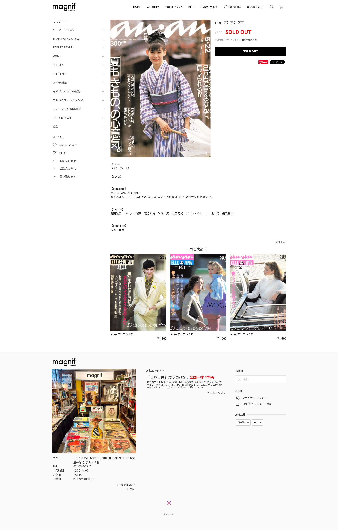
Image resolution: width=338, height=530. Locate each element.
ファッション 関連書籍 (67, 109)
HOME (137, 6)
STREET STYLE (62, 47)
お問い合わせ (209, 6)
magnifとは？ (173, 6)
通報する (280, 242)
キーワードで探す (64, 29)
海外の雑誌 (60, 82)
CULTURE (58, 65)
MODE (56, 56)
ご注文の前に (232, 6)
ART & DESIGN (62, 117)
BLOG (191, 6)
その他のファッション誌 (68, 100)
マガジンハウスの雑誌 (67, 91)
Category (153, 6)
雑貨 (55, 126)
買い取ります (255, 6)
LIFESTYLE (59, 73)
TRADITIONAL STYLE (66, 38)
